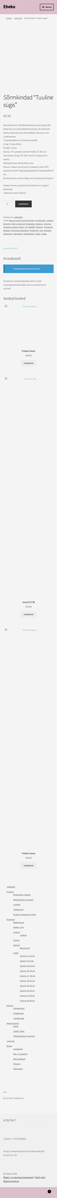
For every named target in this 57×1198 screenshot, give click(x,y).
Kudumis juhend (10, 227)
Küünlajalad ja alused (23, 899)
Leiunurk (10, 1041)
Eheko (9, 7)
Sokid (15, 953)
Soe (41, 230)
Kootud (47, 224)
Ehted (9, 1046)
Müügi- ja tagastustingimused (18, 1177)
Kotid (15, 1026)
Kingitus (39, 224)
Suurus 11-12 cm (27, 956)
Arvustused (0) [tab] (10, 248)
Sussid (16, 940)
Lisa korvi (23, 203)
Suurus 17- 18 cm (27, 976)
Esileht (9, 18)
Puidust (10, 892)
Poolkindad (18, 1013)
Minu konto (9, 1193)
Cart (44, 1190)
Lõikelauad (18, 909)
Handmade (40, 220)
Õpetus (39, 227)
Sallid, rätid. (19, 1031)
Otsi (28, 1193)
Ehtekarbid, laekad (21, 894)
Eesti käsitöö (28, 220)
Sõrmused (18, 1068)
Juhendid (18, 18)
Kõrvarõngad (19, 1059)
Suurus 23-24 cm (27, 985)
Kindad (10, 1005)
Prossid (16, 1064)
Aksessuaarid (15, 220)
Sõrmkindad (28, 234)
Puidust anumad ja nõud (24, 914)
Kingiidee (30, 224)
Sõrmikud (17, 234)
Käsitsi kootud (18, 224)
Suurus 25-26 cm (27, 990)
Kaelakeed (18, 1049)
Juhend (49, 220)
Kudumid (11, 919)
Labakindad (18, 1018)
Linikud (23, 935)
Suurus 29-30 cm (27, 1000)
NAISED (32, 227)
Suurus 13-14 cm (27, 966)
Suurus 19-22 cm (27, 980)
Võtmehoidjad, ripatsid (24, 1036)
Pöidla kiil (33, 230)
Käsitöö (7, 224)
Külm (21, 227)
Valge (44, 234)
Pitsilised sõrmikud (19, 230)
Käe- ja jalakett (20, 1054)
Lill (26, 227)
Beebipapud (18, 922)
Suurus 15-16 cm (27, 971)
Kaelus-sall (18, 927)
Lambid (16, 904)
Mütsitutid (25, 948)
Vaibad (16, 932)
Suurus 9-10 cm (27, 961)
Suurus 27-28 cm (27, 995)
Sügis (37, 234)
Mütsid (16, 945)
